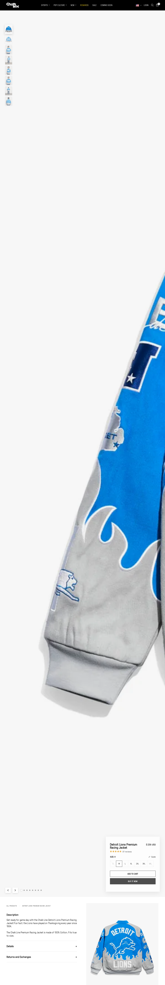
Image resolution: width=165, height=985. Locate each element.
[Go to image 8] (41, 890)
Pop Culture (59, 5)
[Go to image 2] (24, 890)
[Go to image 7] (38, 890)
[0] (157, 5)
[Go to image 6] (35, 890)
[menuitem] (45, 5)
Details (42, 946)
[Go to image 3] (27, 890)
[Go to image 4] (29, 890)
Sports (44, 5)
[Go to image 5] (32, 890)
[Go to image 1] (21, 890)
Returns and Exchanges (42, 957)
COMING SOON (106, 5)
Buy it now (132, 881)
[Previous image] (8, 890)
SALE (94, 5)
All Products (12, 906)
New (72, 5)
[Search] (152, 5)
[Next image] (15, 890)
